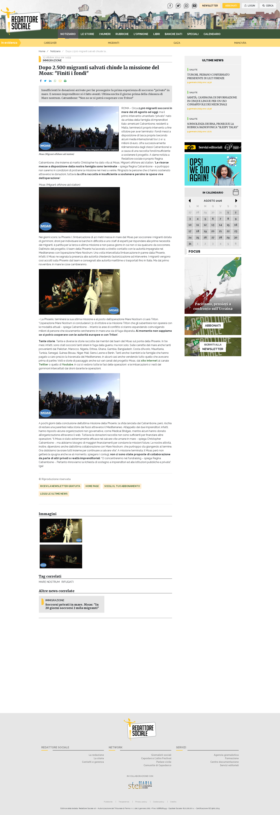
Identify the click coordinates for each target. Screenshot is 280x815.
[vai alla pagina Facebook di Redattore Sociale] (170, 5)
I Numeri (105, 34)
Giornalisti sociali (161, 755)
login (251, 5)
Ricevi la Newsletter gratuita (60, 486)
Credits (173, 802)
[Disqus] (105, 663)
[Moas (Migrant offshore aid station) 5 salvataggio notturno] (61, 556)
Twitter (43, 364)
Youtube (67, 364)
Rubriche (122, 34)
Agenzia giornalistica (226, 755)
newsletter (210, 5)
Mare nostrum (49, 581)
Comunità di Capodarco (157, 765)
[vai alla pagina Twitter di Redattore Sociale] (178, 5)
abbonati (231, 5)
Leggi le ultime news (54, 493)
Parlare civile (163, 761)
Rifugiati (67, 581)
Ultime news (213, 60)
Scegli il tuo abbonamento (122, 486)
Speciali (192, 34)
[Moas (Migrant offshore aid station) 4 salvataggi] (61, 530)
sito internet (149, 360)
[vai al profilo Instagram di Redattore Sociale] (186, 5)
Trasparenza (124, 802)
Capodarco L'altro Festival (156, 758)
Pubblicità (108, 802)
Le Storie (87, 34)
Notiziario (68, 34)
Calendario (212, 34)
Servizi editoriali (229, 765)
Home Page (92, 486)
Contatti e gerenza (93, 761)
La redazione (96, 755)
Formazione (232, 758)
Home (42, 51)
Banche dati (173, 34)
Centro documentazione (224, 761)
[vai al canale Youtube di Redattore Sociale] (194, 5)
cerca (269, 5)
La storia (99, 758)
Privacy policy (141, 802)
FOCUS (194, 251)
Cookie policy (158, 802)
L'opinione (141, 34)
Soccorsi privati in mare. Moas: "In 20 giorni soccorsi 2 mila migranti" (72, 606)
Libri (156, 34)
